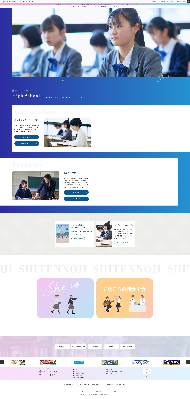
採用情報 (111, 346)
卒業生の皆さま (129, 4)
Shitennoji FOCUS (119, 6)
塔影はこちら (95, 346)
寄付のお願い (62, 346)
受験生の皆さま (63, 4)
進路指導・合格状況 (100, 6)
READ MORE (78, 238)
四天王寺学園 (67, 385)
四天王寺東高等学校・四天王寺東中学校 (87, 385)
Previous (2, 362)
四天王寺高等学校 (79, 373)
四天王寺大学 (120, 385)
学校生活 (84, 6)
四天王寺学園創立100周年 (78, 346)
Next (188, 362)
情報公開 (98, 391)
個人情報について (82, 391)
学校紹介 (72, 6)
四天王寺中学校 (78, 375)
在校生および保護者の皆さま (96, 4)
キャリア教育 (76, 199)
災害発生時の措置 (127, 346)
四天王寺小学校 (107, 385)
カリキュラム (26, 137)
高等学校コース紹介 (26, 143)
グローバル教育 (76, 192)
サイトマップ (112, 391)
